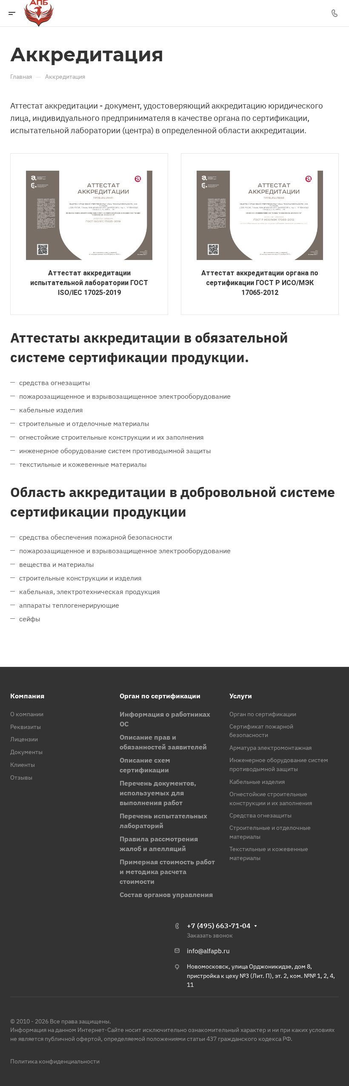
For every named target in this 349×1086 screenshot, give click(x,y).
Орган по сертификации (160, 696)
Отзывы (21, 777)
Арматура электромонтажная (270, 748)
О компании (26, 714)
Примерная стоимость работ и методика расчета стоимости (167, 871)
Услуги (240, 696)
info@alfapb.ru (208, 951)
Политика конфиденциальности (55, 1061)
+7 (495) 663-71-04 (219, 925)
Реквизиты (25, 727)
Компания (27, 696)
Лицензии (24, 739)
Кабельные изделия (257, 782)
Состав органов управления (166, 894)
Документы (26, 752)
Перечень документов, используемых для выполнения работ (158, 793)
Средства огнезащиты (260, 815)
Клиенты (22, 765)
